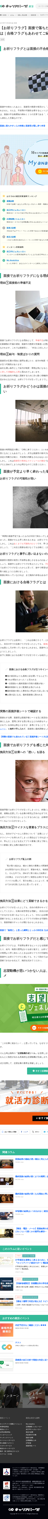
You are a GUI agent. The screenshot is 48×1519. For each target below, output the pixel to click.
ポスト (37, 1132)
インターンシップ (6, 1435)
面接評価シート (31, 1446)
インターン (11, 1395)
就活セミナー (4, 1429)
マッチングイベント (6, 1437)
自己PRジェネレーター (33, 1429)
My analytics (30, 1424)
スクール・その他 (6, 1454)
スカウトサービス (6, 1446)
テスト (18, 1342)
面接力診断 (29, 1437)
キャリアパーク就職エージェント (11, 1424)
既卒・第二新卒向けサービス (9, 1451)
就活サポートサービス (7, 1448)
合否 (2, 39)
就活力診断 (29, 1432)
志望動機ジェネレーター (34, 1427)
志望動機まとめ (31, 1440)
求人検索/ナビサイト (7, 1443)
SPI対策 (28, 1443)
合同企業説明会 (5, 1432)
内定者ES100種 (31, 1435)
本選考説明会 (4, 1427)
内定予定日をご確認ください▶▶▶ (30, 1325)
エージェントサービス (7, 1440)
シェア (26, 1132)
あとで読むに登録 (10, 1132)
